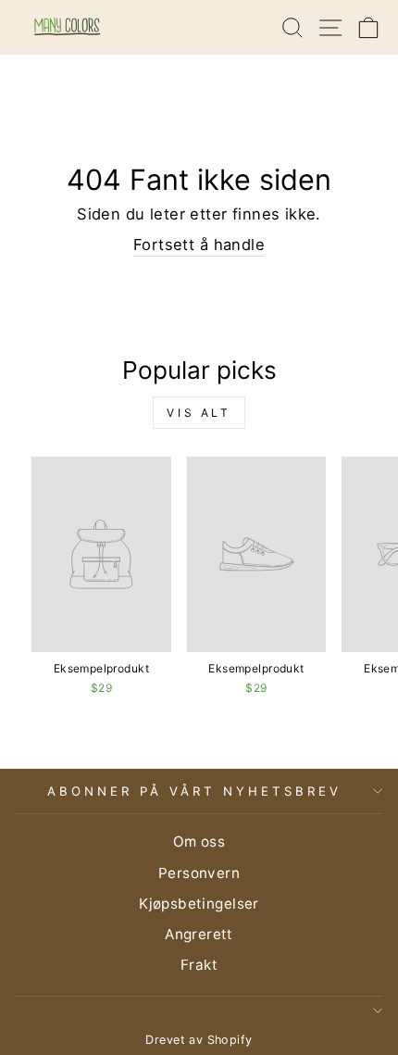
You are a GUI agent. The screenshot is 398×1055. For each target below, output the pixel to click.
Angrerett (199, 934)
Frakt (199, 964)
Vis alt (198, 413)
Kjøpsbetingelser (199, 903)
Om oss (199, 841)
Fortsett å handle (199, 244)
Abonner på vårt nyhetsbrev (194, 791)
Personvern (199, 873)
